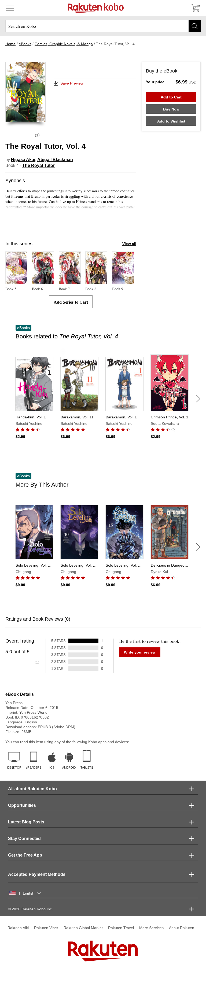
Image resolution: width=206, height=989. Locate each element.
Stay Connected (24, 838)
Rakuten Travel (121, 928)
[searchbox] (103, 26)
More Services (151, 928)
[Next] (198, 399)
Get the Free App (25, 855)
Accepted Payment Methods (36, 874)
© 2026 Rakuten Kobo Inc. (30, 909)
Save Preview (71, 83)
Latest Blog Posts (26, 822)
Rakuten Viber (46, 928)
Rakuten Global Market (83, 928)
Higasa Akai (23, 159)
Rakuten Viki (18, 928)
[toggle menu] (10, 8)
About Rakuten (181, 928)
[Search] (195, 26)
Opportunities (22, 805)
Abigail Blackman (55, 159)
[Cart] (195, 8)
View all (129, 244)
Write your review (140, 652)
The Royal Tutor (38, 165)
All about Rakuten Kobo (32, 788)
